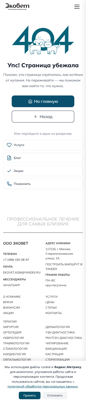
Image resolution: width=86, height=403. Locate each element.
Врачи (8, 302)
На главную (46, 101)
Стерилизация (58, 359)
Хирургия (11, 327)
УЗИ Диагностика (60, 332)
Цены (50, 302)
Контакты (54, 313)
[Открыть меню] (77, 6)
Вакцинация (56, 349)
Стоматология (15, 349)
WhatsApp (11, 285)
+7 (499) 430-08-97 (16, 260)
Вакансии (11, 307)
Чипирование (57, 343)
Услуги (51, 297)
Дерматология (58, 327)
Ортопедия (12, 332)
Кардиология (14, 354)
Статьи (51, 307)
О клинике (11, 297)
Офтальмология (17, 359)
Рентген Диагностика (64, 338)
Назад (46, 116)
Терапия (10, 321)
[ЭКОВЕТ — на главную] (17, 6)
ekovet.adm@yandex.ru (21, 272)
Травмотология (16, 343)
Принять (29, 395)
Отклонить (55, 395)
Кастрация (54, 354)
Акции (8, 313)
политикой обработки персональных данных (43, 386)
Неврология (13, 338)
